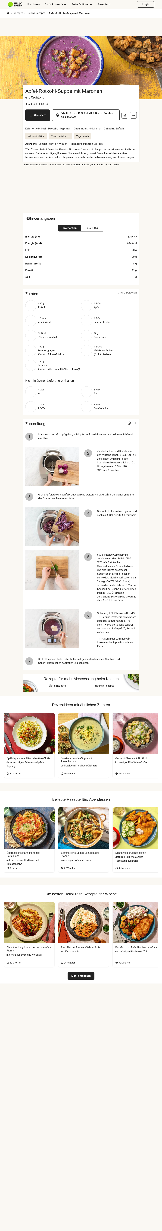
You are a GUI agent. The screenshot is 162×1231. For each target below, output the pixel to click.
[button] (81, 293)
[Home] (8, 13)
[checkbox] (26, 104)
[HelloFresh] (15, 4)
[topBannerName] (81, 27)
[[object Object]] (125, 115)
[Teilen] (133, 115)
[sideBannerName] (81, 190)
